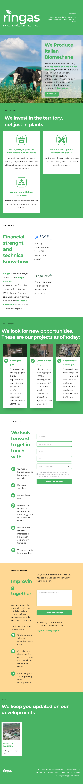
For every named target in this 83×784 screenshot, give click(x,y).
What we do (59, 17)
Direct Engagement (69, 19)
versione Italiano (72, 13)
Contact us (57, 19)
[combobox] (54, 466)
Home (51, 17)
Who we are (68, 17)
